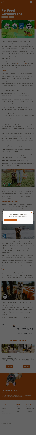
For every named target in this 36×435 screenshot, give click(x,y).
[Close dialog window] (31, 212)
